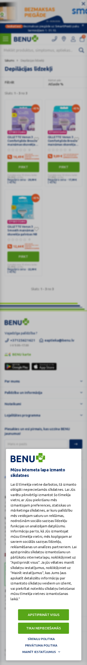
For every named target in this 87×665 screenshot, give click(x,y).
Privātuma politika (41, 645)
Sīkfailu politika (41, 638)
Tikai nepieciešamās (43, 628)
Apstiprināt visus (43, 615)
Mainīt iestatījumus (39, 651)
